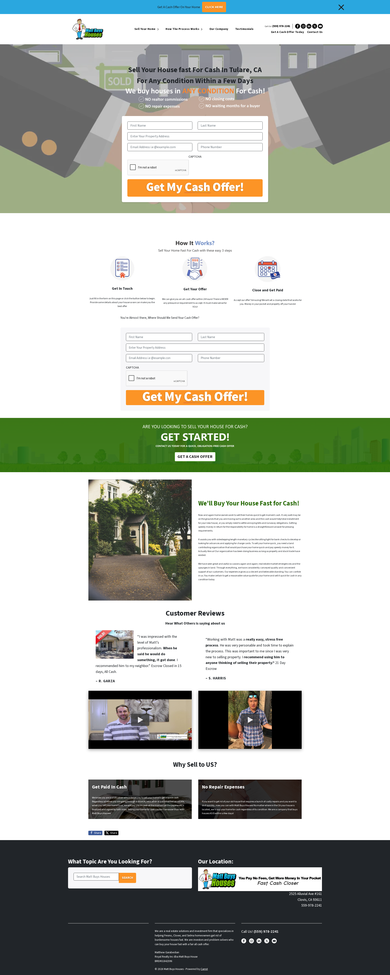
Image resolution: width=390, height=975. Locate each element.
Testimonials (244, 29)
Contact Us (315, 32)
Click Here (214, 7)
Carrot (204, 969)
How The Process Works (182, 29)
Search (127, 877)
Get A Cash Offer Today (287, 32)
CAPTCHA (195, 156)
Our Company (218, 29)
